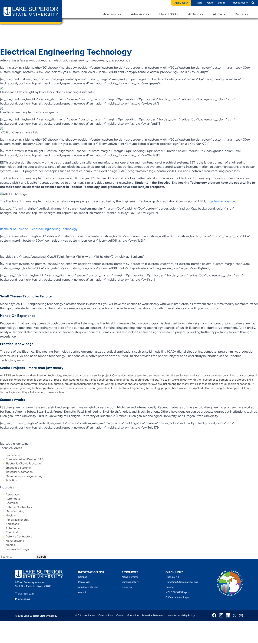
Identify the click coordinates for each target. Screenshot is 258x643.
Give (210, 2)
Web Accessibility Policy (181, 615)
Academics (111, 14)
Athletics (194, 14)
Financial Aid (172, 576)
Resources (239, 2)
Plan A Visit (84, 582)
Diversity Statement (153, 615)
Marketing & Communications (182, 582)
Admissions (139, 14)
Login (221, 2)
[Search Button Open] (252, 3)
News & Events (130, 576)
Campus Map (105, 615)
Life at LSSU (167, 14)
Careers (170, 587)
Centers (240, 14)
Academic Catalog (88, 587)
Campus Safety (130, 582)
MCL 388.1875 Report (178, 592)
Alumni (218, 14)
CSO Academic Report (178, 597)
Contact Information (127, 615)
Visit (199, 2)
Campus (82, 576)
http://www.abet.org (221, 201)
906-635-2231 (24, 593)
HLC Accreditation (84, 615)
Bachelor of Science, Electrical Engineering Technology (38, 229)
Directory (127, 587)
